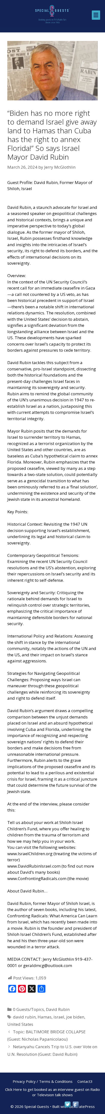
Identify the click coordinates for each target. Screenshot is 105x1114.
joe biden (75, 1017)
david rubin (24, 1017)
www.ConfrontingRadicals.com (36, 878)
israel (58, 1017)
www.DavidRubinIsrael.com (34, 866)
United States (20, 1024)
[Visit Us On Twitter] (67, 1107)
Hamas (45, 1017)
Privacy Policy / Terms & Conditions (43, 1081)
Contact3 (85, 1081)
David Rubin (58, 1009)
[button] (96, 15)
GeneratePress (82, 1106)
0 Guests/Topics (28, 1009)
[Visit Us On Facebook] (76, 1107)
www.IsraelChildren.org (29, 853)
